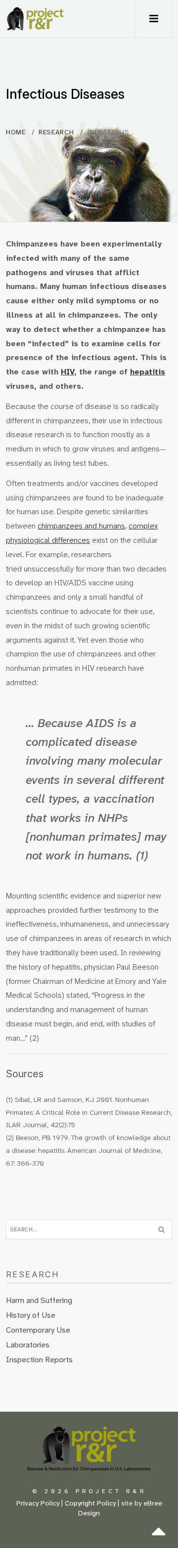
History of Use (30, 1315)
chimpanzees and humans (81, 526)
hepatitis (147, 372)
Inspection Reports (39, 1359)
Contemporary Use (38, 1330)
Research (56, 132)
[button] (153, 18)
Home (17, 132)
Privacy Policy (37, 1503)
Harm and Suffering (39, 1300)
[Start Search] (161, 1229)
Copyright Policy (90, 1503)
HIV (67, 372)
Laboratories (27, 1345)
